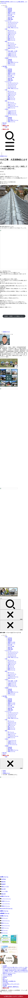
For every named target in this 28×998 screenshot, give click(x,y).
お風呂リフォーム (12, 53)
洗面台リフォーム (12, 55)
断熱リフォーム (11, 40)
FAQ (4, 978)
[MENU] (10, 150)
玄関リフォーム (11, 45)
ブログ (4, 771)
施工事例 (5, 66)
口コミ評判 (5, 982)
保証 (6, 126)
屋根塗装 (10, 9)
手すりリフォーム (12, 33)
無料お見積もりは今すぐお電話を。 (14, 996)
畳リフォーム (11, 37)
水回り (6, 49)
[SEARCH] (10, 140)
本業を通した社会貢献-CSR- (9, 981)
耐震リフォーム (11, 38)
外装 (6, 6)
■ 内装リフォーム (4, 915)
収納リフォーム (11, 48)
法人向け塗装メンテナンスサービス (11, 984)
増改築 (6, 58)
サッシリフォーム (12, 44)
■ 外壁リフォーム (4, 876)
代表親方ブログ (3, 156)
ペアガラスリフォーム (13, 47)
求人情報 (5, 985)
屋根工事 (10, 17)
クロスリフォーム (12, 31)
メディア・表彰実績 (7, 974)
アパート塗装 (11, 16)
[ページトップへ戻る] (0, 994)
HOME (4, 770)
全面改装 (10, 59)
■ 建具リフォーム (4, 910)
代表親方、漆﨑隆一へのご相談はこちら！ (14, 316)
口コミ (4, 124)
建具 (6, 41)
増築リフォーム (11, 63)
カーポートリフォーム (13, 22)
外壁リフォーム (11, 13)
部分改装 (10, 60)
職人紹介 (5, 123)
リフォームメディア (7, 975)
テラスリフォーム (12, 24)
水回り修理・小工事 (12, 51)
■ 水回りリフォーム (4, 896)
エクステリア (8, 20)
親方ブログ (5, 979)
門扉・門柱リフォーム (13, 27)
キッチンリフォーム (12, 56)
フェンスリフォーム (12, 23)
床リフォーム (11, 30)
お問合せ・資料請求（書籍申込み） (11, 986)
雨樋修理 (10, 11)
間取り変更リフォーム (13, 62)
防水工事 (10, 15)
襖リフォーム (11, 35)
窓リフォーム (11, 42)
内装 (6, 29)
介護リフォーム (11, 34)
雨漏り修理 (10, 19)
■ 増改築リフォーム (4, 913)
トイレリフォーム (12, 52)
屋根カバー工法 (11, 12)
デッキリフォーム (12, 26)
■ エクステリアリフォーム (6, 908)
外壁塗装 (10, 8)
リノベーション (11, 64)
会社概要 (5, 965)
